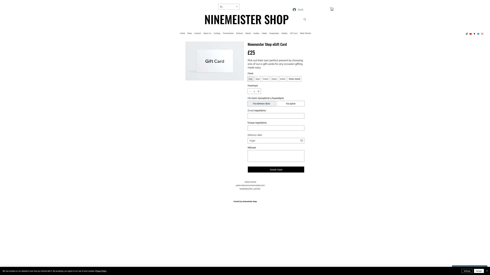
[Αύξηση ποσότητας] (259, 91)
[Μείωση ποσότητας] (250, 91)
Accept (479, 271)
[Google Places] (474, 34)
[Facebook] (478, 34)
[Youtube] (470, 34)
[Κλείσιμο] (486, 271)
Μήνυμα (252, 147)
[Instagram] (482, 34)
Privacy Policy (100, 271)
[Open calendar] (301, 140)
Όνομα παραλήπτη (257, 122)
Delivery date (255, 135)
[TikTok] (466, 34)
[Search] (305, 19)
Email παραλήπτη (257, 110)
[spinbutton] (254, 91)
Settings (467, 271)
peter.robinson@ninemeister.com (250, 185)
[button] (332, 9)
